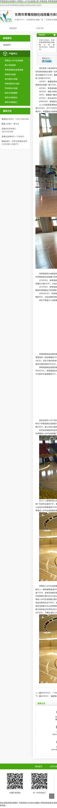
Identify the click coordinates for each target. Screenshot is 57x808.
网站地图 (3, 803)
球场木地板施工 (11, 102)
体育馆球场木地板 (12, 84)
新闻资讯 (7, 45)
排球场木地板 (10, 74)
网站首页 (13, 28)
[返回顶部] (51, 796)
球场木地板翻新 (11, 93)
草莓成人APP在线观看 (14, 60)
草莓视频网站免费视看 (14, 70)
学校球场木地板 (11, 88)
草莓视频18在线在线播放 (29, 803)
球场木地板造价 (11, 97)
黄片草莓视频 (10, 65)
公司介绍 (39, 28)
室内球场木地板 (11, 79)
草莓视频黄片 (13, 803)
